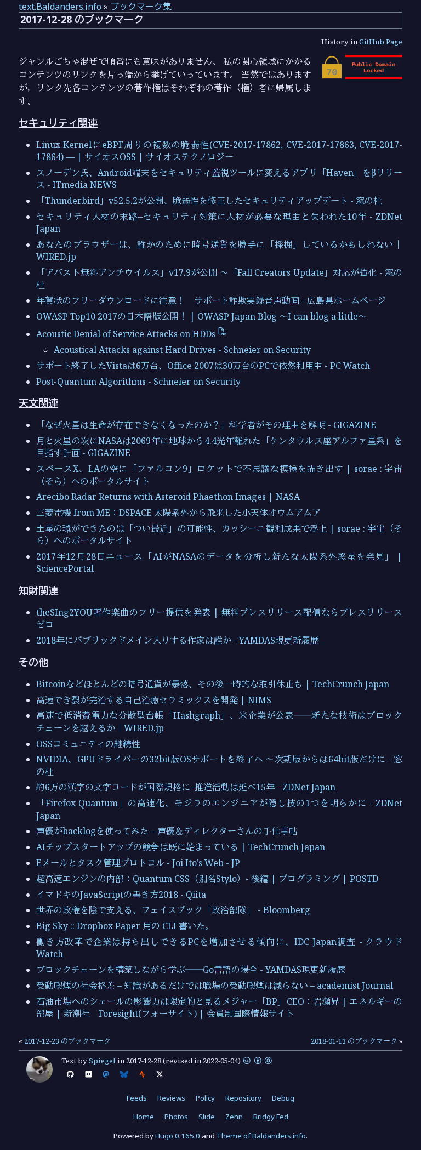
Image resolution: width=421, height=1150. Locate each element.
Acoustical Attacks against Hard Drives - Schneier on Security (182, 350)
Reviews (171, 1098)
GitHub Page (380, 42)
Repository (243, 1098)
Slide (206, 1116)
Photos (176, 1116)
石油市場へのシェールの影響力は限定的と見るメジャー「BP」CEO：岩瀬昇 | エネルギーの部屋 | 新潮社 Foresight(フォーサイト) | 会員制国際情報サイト (219, 1007)
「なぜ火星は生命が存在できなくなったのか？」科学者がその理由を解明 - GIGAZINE (206, 425)
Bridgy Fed (270, 1116)
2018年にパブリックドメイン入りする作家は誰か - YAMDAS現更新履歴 (177, 640)
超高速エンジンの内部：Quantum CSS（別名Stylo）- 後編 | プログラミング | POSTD (207, 879)
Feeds (137, 1098)
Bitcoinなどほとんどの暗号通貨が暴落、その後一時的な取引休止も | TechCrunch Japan (212, 684)
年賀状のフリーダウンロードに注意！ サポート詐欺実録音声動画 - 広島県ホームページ (211, 300)
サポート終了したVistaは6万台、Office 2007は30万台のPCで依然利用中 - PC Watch (203, 366)
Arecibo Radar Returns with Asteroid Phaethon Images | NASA (168, 497)
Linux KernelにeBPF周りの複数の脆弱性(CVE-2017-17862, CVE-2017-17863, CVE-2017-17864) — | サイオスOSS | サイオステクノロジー (219, 151)
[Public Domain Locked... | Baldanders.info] (361, 76)
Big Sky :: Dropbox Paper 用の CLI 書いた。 (125, 926)
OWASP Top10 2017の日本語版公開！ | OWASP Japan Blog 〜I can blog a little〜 (201, 316)
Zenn (234, 1116)
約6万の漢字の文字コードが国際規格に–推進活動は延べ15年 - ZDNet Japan (185, 787)
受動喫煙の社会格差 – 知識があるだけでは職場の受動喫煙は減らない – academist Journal (214, 986)
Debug (283, 1098)
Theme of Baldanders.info (261, 1136)
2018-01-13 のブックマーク (354, 1041)
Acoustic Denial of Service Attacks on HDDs (127, 334)
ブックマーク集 (141, 7)
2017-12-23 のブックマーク (67, 1041)
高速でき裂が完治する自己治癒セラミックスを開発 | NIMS (153, 700)
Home (143, 1116)
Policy (205, 1098)
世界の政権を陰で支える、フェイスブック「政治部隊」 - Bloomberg (173, 910)
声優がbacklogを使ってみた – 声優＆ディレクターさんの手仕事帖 (167, 831)
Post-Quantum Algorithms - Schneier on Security (138, 381)
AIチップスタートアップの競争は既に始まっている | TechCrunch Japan (180, 847)
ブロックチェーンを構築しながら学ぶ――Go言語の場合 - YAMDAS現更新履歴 (190, 970)
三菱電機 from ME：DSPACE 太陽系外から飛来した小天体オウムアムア (178, 512)
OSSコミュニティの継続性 (88, 744)
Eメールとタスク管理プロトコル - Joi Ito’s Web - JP (138, 863)
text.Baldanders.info (60, 7)
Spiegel (102, 1061)
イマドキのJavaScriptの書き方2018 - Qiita (121, 895)
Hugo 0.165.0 (177, 1136)
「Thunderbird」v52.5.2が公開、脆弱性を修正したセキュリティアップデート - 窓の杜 (209, 201)
